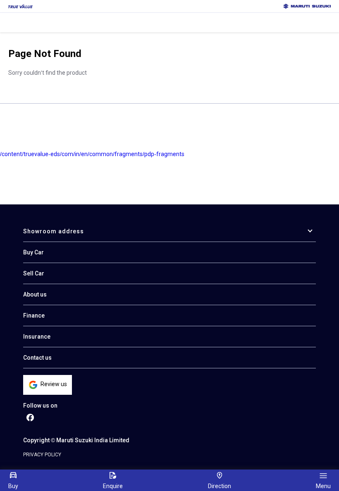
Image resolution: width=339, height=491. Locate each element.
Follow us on (40, 405)
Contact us (37, 357)
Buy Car (33, 252)
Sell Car (33, 273)
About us (35, 294)
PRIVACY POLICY (42, 455)
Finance (34, 315)
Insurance (36, 336)
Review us (54, 384)
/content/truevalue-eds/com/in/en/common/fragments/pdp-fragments (92, 154)
